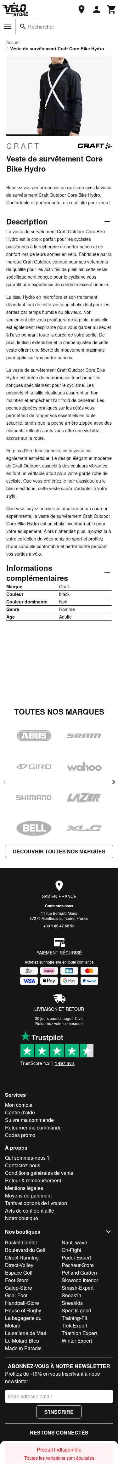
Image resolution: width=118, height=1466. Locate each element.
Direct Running (22, 1257)
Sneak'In (71, 1295)
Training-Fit (74, 1318)
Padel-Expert (76, 1257)
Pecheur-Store (78, 1265)
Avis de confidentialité (29, 1210)
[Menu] (7, 26)
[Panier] (112, 9)
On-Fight (71, 1250)
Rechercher (41, 26)
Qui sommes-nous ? (27, 1157)
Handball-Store (22, 1302)
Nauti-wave (74, 1242)
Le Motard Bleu (22, 1340)
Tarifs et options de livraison (36, 1203)
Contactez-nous (59, 905)
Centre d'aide (20, 1112)
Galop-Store (18, 1287)
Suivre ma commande (29, 1120)
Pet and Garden (79, 1272)
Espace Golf (18, 1272)
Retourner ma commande (33, 1127)
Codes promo (20, 1135)
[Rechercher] (23, 26)
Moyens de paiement (28, 1195)
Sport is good (76, 1310)
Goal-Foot (16, 1295)
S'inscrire (59, 1411)
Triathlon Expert (79, 1333)
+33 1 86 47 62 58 (59, 926)
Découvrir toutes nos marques (59, 851)
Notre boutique (21, 1218)
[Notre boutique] (81, 9)
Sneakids (72, 1302)
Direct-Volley (19, 1265)
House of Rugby (23, 1310)
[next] (113, 782)
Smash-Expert (77, 1287)
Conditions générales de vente (39, 1172)
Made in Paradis (23, 1348)
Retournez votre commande (59, 1023)
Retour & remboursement (33, 1180)
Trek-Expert (74, 1325)
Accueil (13, 42)
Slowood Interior (80, 1280)
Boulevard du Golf (25, 1250)
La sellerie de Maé (25, 1333)
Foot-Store (17, 1280)
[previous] (4, 782)
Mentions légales (24, 1187)
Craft (23, 146)
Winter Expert (77, 1340)
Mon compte (18, 1104)
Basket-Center (21, 1242)
